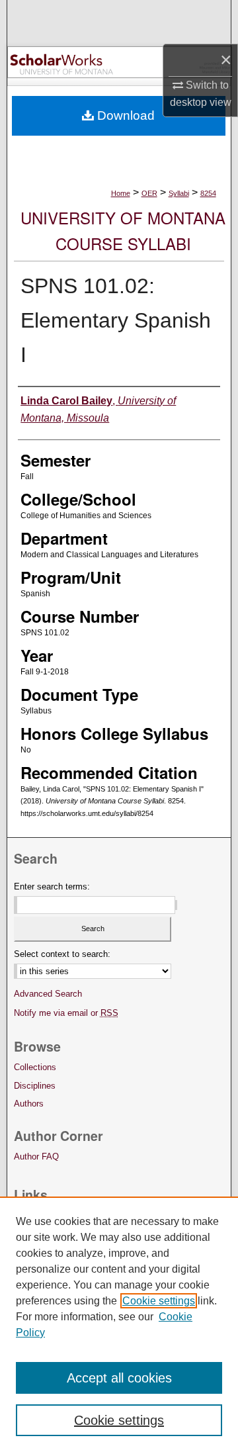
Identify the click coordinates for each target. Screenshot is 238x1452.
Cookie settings (158, 1300)
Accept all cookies (119, 1378)
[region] (119, 1324)
